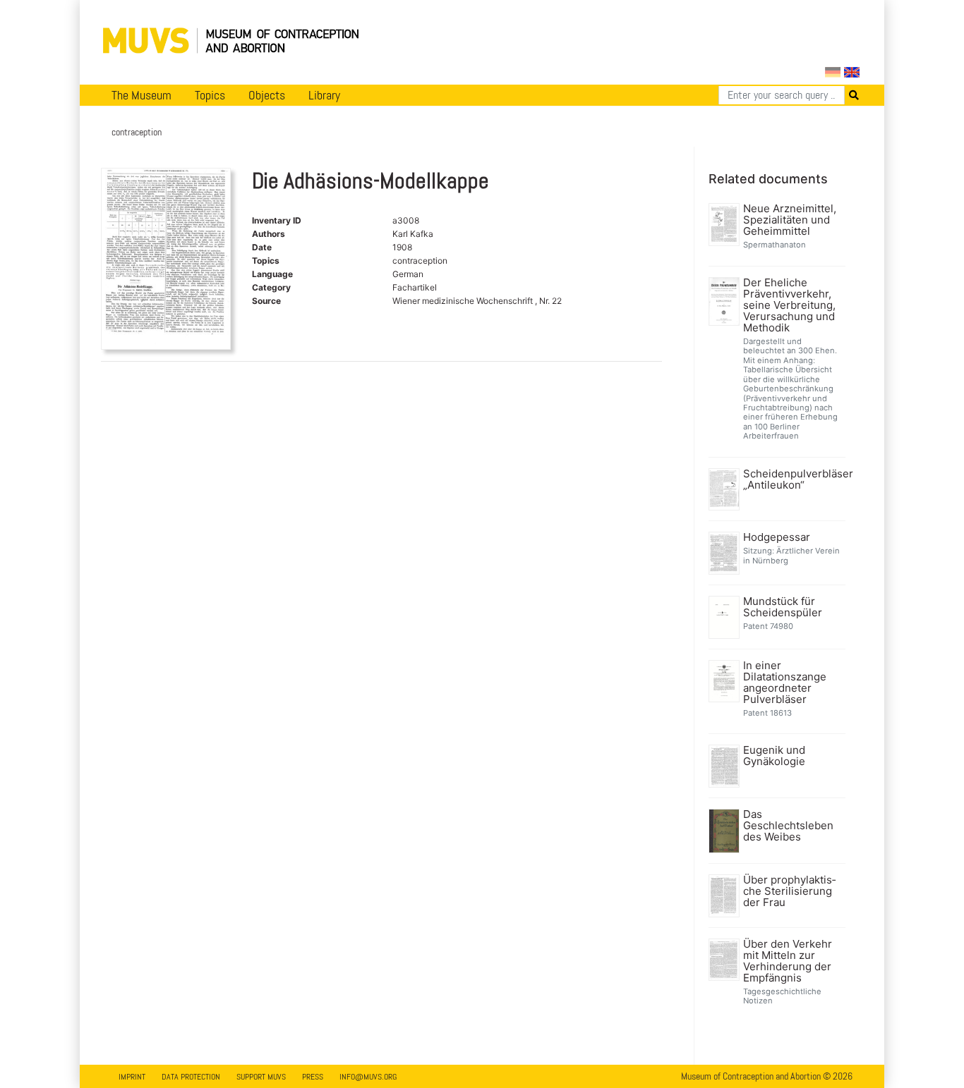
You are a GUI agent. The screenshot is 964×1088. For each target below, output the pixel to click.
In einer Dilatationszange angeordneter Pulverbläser (784, 682)
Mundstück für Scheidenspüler (782, 607)
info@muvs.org (368, 1076)
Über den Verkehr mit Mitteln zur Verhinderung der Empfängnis (787, 961)
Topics (210, 95)
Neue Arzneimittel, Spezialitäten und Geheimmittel (789, 220)
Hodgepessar (776, 537)
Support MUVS (261, 1076)
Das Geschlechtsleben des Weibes (788, 826)
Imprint (132, 1076)
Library (324, 95)
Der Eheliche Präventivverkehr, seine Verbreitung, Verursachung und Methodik (789, 305)
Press (312, 1076)
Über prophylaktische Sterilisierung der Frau (789, 891)
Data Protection (191, 1076)
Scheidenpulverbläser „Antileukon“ (793, 479)
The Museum (141, 95)
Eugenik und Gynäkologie (774, 756)
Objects (266, 95)
